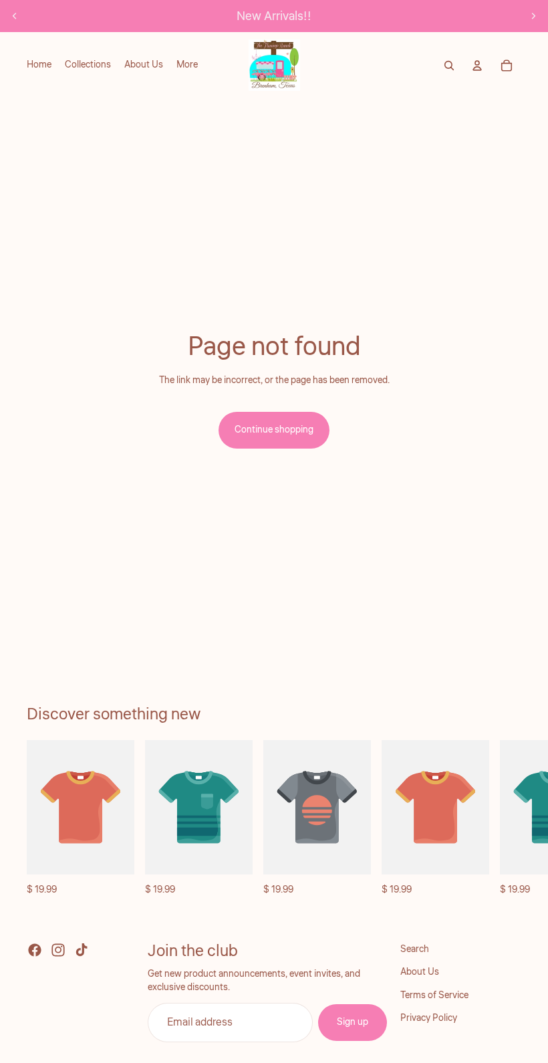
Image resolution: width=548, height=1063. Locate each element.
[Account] (477, 65)
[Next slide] (533, 16)
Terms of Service (434, 995)
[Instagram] (58, 950)
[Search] (449, 65)
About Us (419, 972)
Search (414, 949)
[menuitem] (187, 65)
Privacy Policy (428, 1018)
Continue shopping (274, 430)
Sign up (352, 1023)
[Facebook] (35, 950)
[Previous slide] (14, 16)
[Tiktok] (82, 950)
